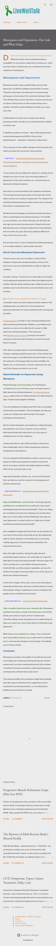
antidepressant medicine (17, 335)
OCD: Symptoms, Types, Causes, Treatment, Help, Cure (23, 880)
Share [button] (47, 698)
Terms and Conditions (24, 925)
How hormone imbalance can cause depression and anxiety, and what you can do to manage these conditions (25, 162)
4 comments (17, 863)
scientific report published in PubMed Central (25, 299)
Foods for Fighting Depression (35, 601)
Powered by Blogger (29, 935)
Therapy (6, 22)
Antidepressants (10, 321)
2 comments (17, 907)
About (17, 919)
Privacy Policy (20, 923)
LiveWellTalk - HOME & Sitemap (28, 916)
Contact (18, 921)
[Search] (45, 4)
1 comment (17, 819)
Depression (22, 22)
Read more (47, 819)
